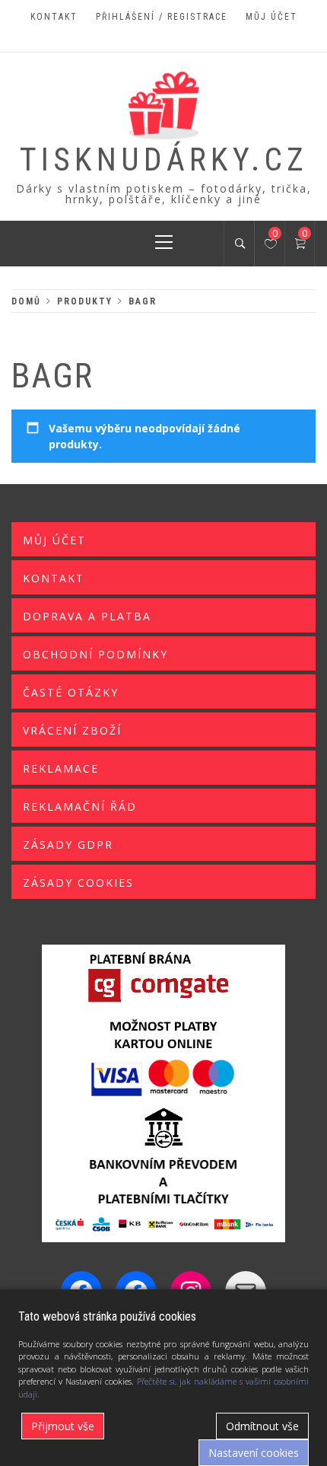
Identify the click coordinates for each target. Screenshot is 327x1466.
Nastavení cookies (253, 1452)
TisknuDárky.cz (164, 159)
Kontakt (54, 16)
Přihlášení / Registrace (161, 16)
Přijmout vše (62, 1426)
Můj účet (271, 16)
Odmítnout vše (262, 1426)
